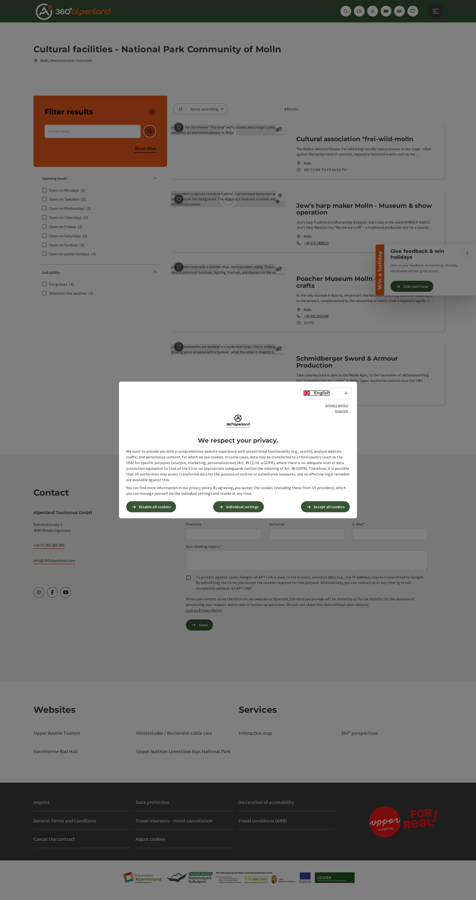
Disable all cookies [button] (155, 506)
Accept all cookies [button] (329, 506)
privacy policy (336, 405)
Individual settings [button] (242, 506)
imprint (341, 410)
